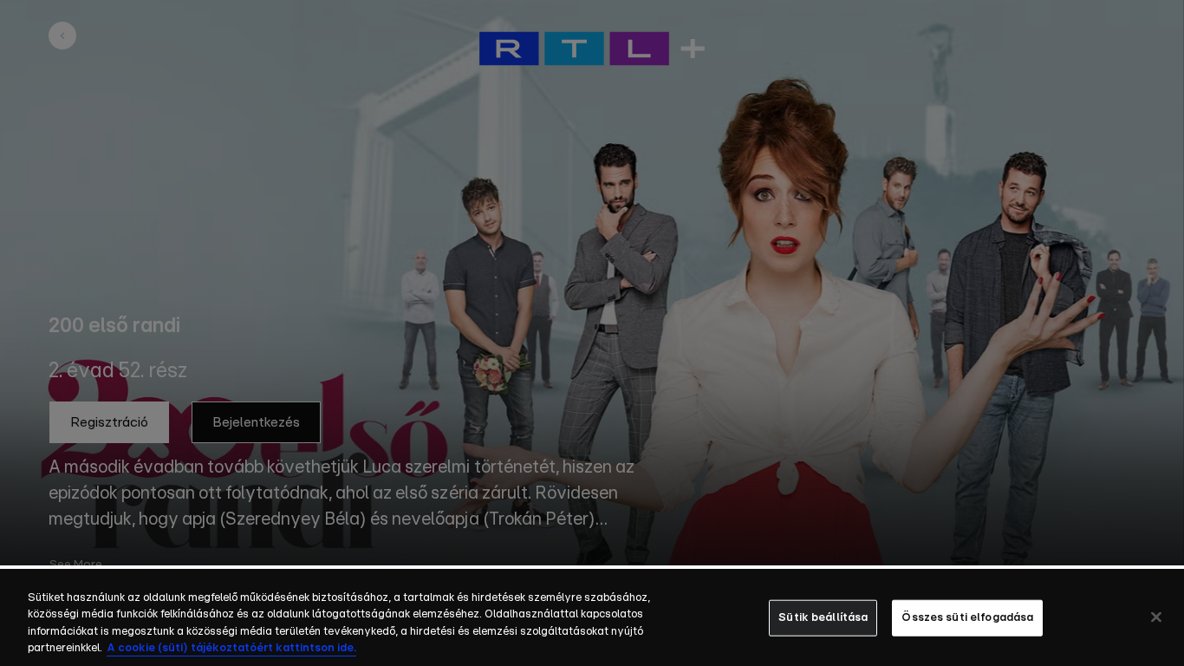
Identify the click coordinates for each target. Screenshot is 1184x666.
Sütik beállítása (823, 618)
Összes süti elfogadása (967, 618)
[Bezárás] (1156, 616)
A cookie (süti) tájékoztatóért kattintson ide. (231, 648)
